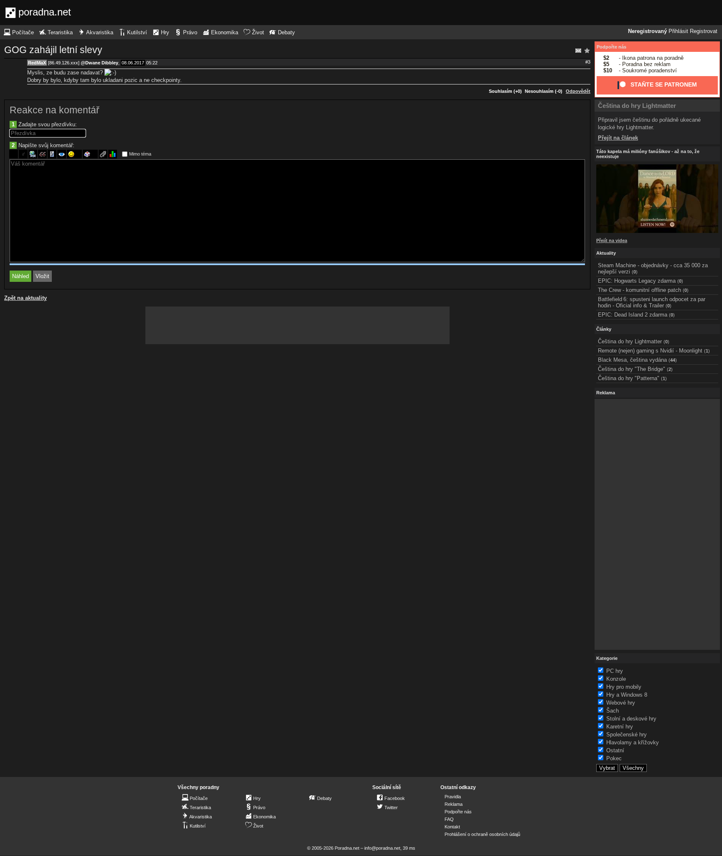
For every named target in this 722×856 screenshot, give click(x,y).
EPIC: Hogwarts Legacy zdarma (637, 281)
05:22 (152, 62)
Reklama (454, 804)
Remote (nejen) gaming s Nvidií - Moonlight (650, 351)
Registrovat (703, 31)
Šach (612, 711)
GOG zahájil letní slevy (53, 49)
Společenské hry (626, 734)
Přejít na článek (618, 138)
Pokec (614, 758)
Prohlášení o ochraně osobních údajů (482, 834)
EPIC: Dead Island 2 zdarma (632, 315)
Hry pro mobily (623, 687)
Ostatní (615, 750)
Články (603, 329)
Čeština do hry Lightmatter (637, 105)
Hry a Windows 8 (626, 695)
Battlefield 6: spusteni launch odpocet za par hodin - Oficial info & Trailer (651, 302)
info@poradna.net (382, 848)
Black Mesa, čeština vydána (632, 360)
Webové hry (620, 703)
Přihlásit (678, 31)
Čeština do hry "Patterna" (628, 378)
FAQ (449, 819)
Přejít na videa (611, 240)
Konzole (616, 679)
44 (672, 360)
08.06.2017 (133, 62)
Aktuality (606, 253)
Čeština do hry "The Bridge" (631, 369)
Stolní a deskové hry (631, 718)
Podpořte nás (611, 46)
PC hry (614, 671)
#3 (587, 61)
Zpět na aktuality (25, 298)
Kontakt (452, 826)
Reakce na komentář (54, 110)
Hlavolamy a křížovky (632, 742)
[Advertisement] (297, 325)
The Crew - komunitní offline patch (639, 290)
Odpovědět (578, 91)
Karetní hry (619, 726)
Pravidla (453, 796)
